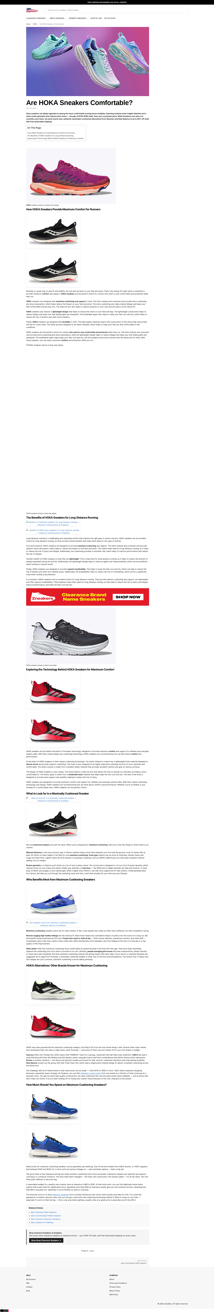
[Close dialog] (129, 623)
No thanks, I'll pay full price (107, 685)
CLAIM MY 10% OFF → (107, 671)
